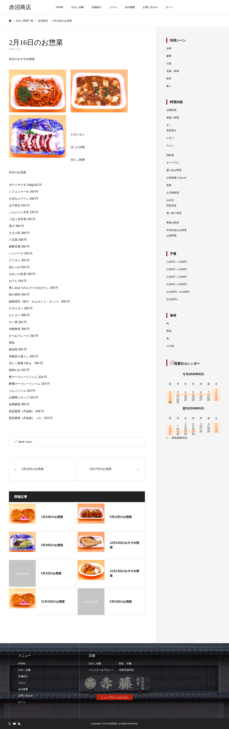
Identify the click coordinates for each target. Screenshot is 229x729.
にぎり (170, 138)
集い (168, 86)
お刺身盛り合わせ (176, 177)
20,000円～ (172, 299)
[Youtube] (14, 723)
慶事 (168, 55)
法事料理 (171, 110)
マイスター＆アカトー (101, 669)
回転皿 (170, 155)
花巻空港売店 (126, 669)
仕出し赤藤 (77, 7)
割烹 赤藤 (125, 663)
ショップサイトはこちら (114, 697)
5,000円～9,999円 (176, 284)
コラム (113, 7)
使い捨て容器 (173, 213)
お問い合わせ (150, 7)
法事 (168, 48)
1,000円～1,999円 (176, 261)
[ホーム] (10, 21)
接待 (168, 78)
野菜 (168, 330)
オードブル (172, 162)
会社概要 (130, 7)
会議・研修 (172, 71)
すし (168, 125)
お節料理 (171, 235)
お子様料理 (172, 192)
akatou (29, 442)
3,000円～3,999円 (176, 276)
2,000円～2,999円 (176, 269)
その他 (170, 345)
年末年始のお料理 (176, 230)
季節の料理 (172, 222)
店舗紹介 (97, 7)
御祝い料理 (172, 117)
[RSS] (19, 723)
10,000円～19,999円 (178, 291)
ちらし (170, 145)
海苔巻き (171, 130)
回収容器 (171, 205)
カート (169, 7)
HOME (59, 7)
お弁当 (170, 200)
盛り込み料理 (173, 170)
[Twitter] (9, 723)
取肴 (168, 185)
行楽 (168, 63)
